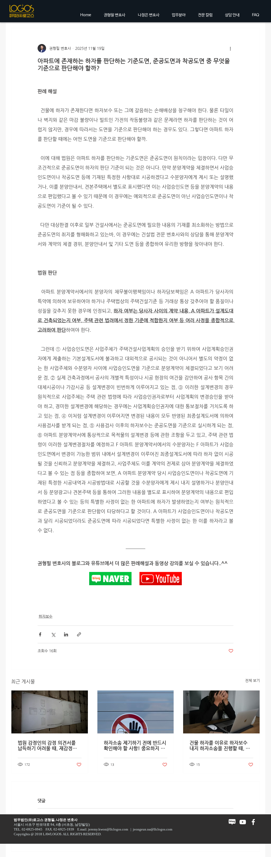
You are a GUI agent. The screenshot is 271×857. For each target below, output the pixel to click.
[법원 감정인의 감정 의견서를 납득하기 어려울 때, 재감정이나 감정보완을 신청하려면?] (49, 711)
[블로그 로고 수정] (232, 822)
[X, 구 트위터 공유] (53, 634)
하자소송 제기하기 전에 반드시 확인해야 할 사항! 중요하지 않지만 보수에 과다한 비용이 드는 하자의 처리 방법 (135, 745)
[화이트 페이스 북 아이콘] (253, 822)
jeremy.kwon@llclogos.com (108, 829)
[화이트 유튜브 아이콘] (243, 822)
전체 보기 (252, 680)
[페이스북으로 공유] (40, 634)
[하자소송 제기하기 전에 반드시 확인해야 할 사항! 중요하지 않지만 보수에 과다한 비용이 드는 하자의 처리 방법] (135, 711)
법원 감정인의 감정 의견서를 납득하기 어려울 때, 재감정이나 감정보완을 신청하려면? (47, 745)
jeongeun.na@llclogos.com (152, 829)
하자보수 (45, 616)
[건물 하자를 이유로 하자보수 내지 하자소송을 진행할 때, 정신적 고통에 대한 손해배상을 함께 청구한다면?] (221, 711)
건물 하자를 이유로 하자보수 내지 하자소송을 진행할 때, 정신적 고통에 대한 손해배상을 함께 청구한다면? (219, 745)
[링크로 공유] (79, 634)
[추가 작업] (230, 48)
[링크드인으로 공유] (66, 634)
